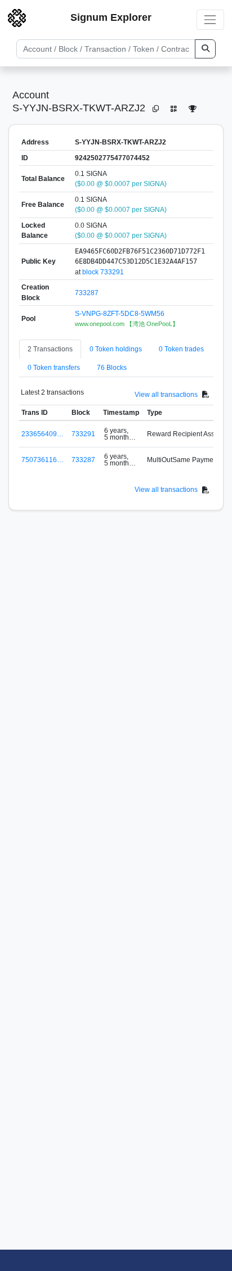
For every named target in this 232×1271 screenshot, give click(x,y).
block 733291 (103, 272)
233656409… (42, 434)
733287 (87, 293)
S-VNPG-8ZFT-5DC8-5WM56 (119, 314)
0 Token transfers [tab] (54, 368)
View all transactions (166, 395)
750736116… (42, 460)
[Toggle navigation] (210, 19)
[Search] (205, 48)
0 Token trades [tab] (181, 349)
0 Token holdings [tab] (116, 349)
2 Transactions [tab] (50, 349)
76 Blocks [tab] (112, 368)
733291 (83, 434)
